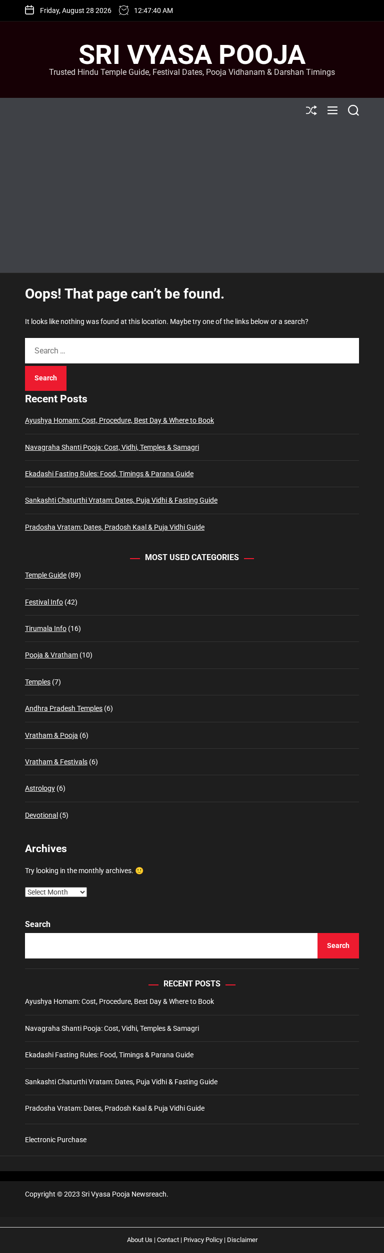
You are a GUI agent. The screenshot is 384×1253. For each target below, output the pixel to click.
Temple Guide (45, 575)
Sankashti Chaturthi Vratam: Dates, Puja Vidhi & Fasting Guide (121, 500)
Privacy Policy (203, 1240)
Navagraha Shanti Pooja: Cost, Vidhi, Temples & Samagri (112, 447)
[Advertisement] (192, 198)
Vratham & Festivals (56, 762)
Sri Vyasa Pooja (192, 54)
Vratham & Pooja (51, 735)
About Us (139, 1240)
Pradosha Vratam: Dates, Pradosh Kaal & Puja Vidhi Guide (114, 527)
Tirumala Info (45, 628)
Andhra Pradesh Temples (63, 708)
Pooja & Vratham (51, 655)
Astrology (40, 788)
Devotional (41, 815)
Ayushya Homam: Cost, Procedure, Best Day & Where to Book (119, 420)
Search (37, 924)
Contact (168, 1240)
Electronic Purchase (55, 1140)
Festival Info (44, 602)
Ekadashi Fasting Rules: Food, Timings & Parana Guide (109, 474)
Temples (37, 682)
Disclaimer (242, 1240)
